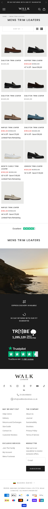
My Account (7, 452)
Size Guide (7, 426)
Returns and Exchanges (12, 422)
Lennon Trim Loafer (33, 166)
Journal (29, 418)
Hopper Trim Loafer (33, 60)
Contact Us (7, 431)
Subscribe (35, 469)
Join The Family (9, 448)
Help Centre (7, 414)
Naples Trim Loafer (10, 127)
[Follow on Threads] (24, 386)
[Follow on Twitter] (10, 386)
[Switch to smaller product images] (41, 28)
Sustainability (31, 422)
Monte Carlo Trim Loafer (10, 167)
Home (5, 16)
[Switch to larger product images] (37, 28)
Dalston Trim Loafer (11, 60)
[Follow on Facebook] (4, 386)
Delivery (6, 418)
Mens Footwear (9, 456)
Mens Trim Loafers (16, 16)
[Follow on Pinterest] (30, 386)
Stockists (29, 426)
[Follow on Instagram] (17, 386)
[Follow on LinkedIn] (24, 390)
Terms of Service (32, 435)
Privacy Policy (31, 431)
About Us (29, 414)
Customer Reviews (10, 435)
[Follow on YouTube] (37, 386)
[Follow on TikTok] (44, 386)
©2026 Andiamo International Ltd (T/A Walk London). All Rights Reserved (24, 489)
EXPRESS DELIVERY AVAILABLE (24, 305)
